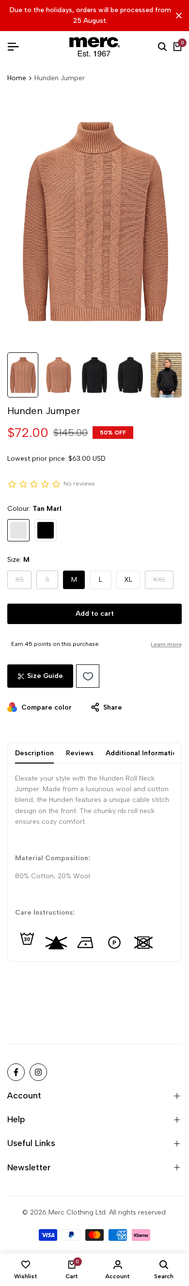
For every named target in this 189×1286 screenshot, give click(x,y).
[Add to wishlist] (87, 676)
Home (16, 78)
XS (23, 582)
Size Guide (45, 676)
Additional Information (143, 753)
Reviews (80, 753)
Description (34, 753)
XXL (163, 582)
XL (128, 579)
